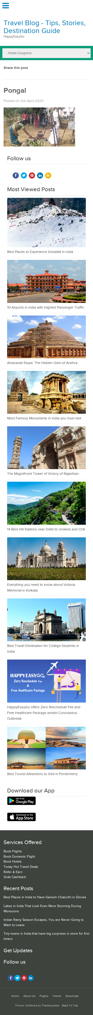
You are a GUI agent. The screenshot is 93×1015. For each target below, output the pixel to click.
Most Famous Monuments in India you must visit (44, 418)
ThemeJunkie (50, 1005)
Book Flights (13, 851)
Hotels (57, 996)
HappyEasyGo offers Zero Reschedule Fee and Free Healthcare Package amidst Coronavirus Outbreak (43, 713)
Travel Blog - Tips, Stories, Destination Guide (45, 27)
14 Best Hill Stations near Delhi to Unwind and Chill (46, 529)
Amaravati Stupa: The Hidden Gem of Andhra (42, 363)
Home (15, 996)
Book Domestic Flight (19, 857)
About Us (29, 996)
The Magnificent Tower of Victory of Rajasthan (43, 474)
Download (72, 996)
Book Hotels (13, 862)
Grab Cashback (15, 877)
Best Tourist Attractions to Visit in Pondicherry (42, 774)
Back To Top (70, 1005)
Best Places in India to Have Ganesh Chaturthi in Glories (45, 897)
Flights (44, 996)
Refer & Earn (13, 872)
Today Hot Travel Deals (21, 867)
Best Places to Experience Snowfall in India (40, 252)
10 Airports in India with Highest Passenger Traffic (45, 308)
